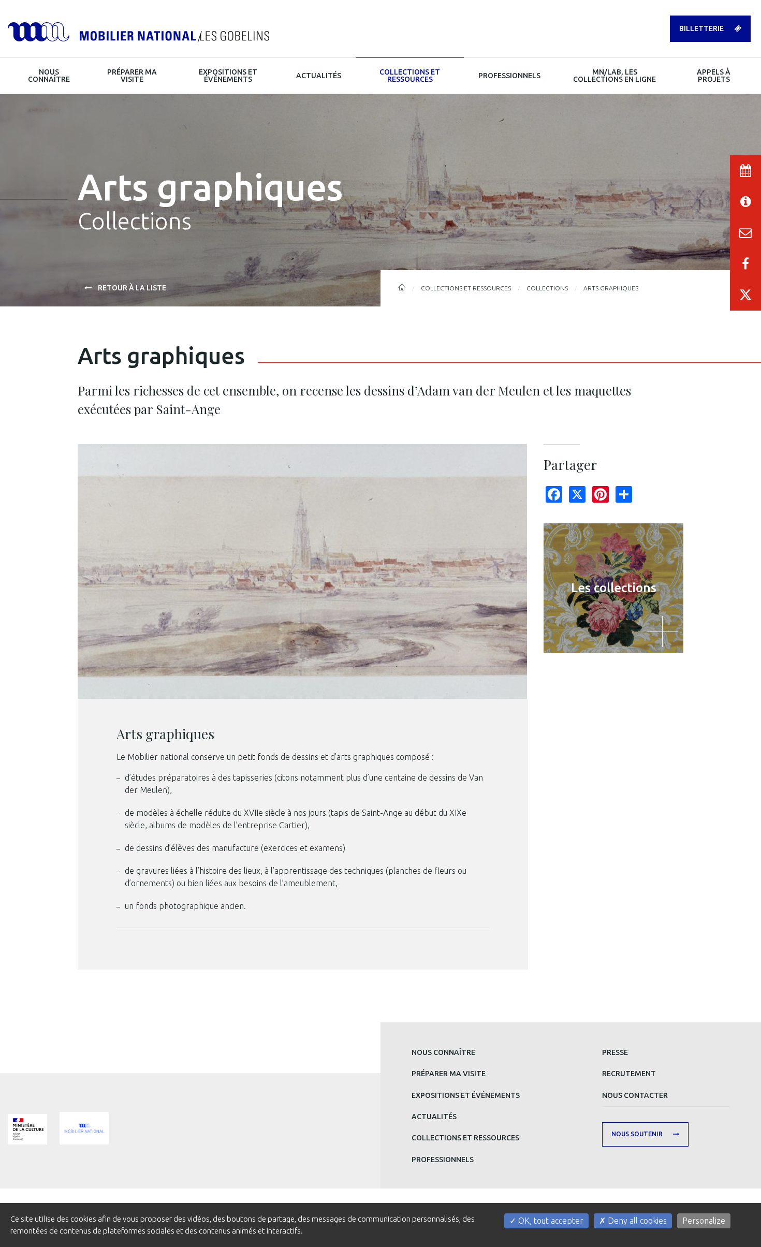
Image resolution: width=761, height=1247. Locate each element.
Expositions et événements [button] (228, 75)
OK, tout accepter (549, 1220)
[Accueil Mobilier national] (138, 31)
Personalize (703, 1220)
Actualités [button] (318, 75)
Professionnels (443, 1159)
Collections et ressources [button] (409, 75)
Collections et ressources (465, 1138)
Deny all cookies (636, 1220)
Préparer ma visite (449, 1073)
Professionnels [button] (509, 75)
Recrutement (629, 1073)
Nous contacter (635, 1095)
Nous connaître (443, 1052)
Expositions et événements (466, 1095)
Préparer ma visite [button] (132, 75)
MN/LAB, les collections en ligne (614, 75)
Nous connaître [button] (49, 75)
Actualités (434, 1116)
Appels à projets (713, 75)
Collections (547, 288)
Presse (615, 1052)
